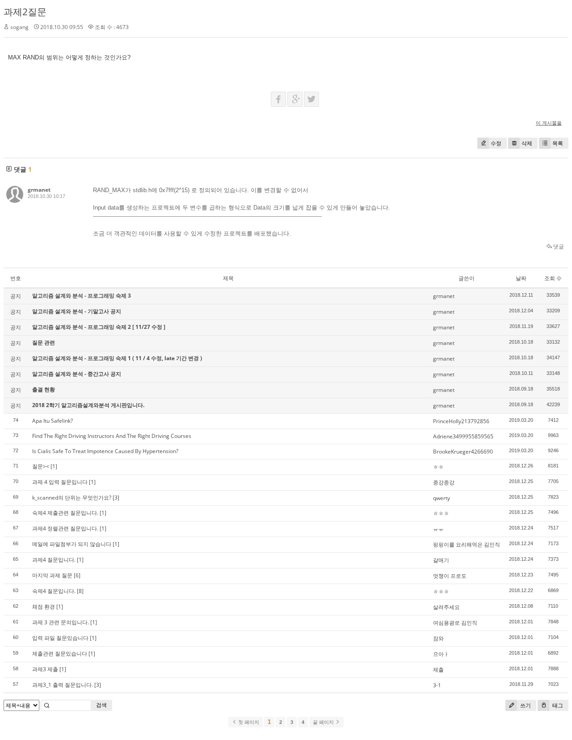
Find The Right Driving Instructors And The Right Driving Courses (111, 436)
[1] (53, 466)
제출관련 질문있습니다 (59, 653)
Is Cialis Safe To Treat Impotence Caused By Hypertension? (105, 451)
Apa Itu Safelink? (52, 421)
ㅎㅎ (438, 467)
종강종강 (443, 482)
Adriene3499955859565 (463, 436)
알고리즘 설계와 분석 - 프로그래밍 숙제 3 (81, 295)
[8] (80, 591)
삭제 (527, 143)
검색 (101, 705)
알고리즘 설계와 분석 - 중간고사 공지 (76, 374)
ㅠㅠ (438, 529)
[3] (116, 497)
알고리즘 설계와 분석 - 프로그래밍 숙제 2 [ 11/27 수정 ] (98, 327)
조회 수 (553, 278)
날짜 (521, 278)
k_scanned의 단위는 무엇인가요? (71, 497)
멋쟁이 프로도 (450, 576)
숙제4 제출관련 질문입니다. (65, 513)
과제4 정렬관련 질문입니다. (65, 528)
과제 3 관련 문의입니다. (60, 622)
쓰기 (525, 705)
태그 (557, 705)
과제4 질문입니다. (54, 559)
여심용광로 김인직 (455, 622)
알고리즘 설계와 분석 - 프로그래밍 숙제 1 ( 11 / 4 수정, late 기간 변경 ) (117, 358)
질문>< (40, 466)
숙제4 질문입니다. (54, 591)
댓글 (558, 246)
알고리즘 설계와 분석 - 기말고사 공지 (76, 311)
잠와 (438, 638)
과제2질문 (25, 11)
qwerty (441, 498)
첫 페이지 (248, 722)
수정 (496, 143)
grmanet (39, 189)
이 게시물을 (549, 122)
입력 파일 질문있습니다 (60, 638)
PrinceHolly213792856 (461, 421)
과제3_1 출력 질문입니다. (62, 685)
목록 (557, 143)
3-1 (437, 685)
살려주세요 (446, 607)
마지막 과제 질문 (52, 575)
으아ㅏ (441, 654)
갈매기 (441, 560)
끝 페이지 (324, 722)
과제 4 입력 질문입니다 (60, 482)
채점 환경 (43, 606)
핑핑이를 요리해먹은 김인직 (466, 544)
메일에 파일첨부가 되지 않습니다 (71, 544)
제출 (438, 669)
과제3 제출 (45, 669)
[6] (77, 575)
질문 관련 (43, 342)
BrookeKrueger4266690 (463, 451)
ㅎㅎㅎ (441, 513)
